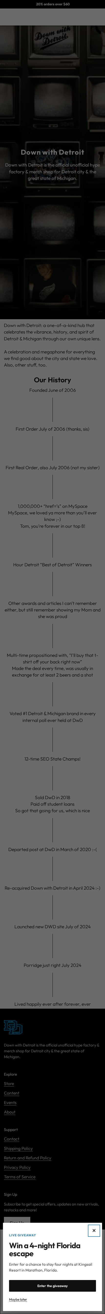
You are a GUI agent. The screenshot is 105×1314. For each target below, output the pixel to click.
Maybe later (18, 1299)
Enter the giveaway (52, 1286)
